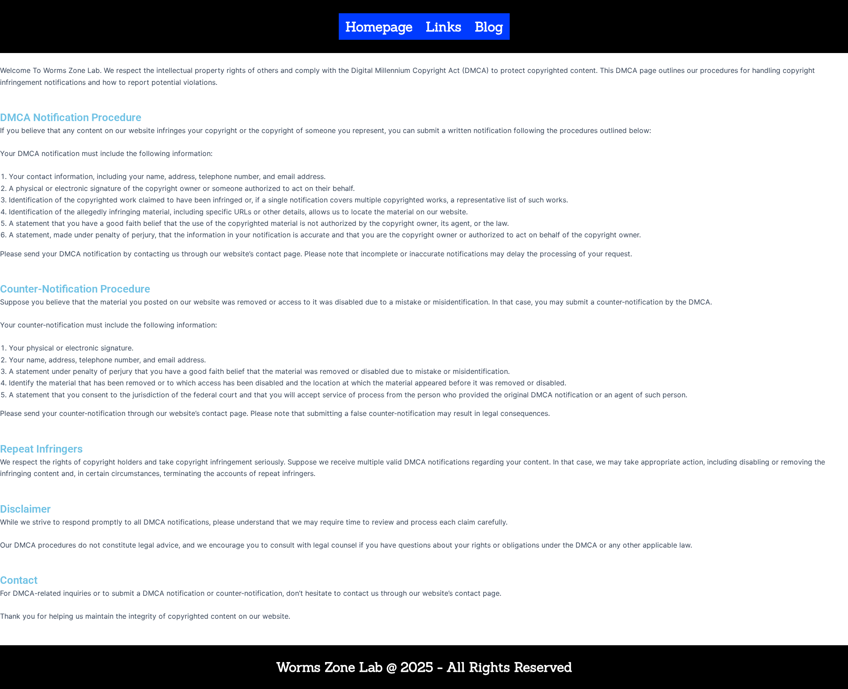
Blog (489, 26)
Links (444, 26)
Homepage (379, 26)
